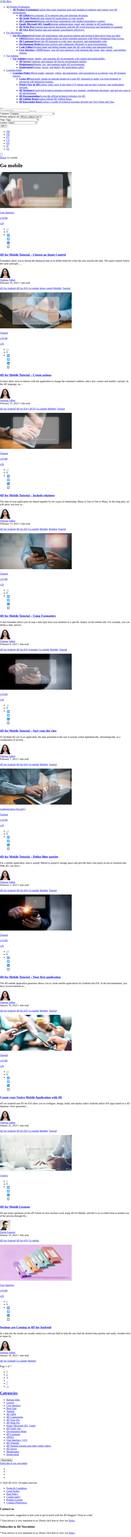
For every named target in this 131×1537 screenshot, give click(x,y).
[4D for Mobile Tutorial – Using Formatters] (36, 568)
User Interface (7, 212)
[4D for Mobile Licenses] (36, 1170)
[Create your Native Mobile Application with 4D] (36, 1049)
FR (8, 134)
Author (3, 122)
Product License (14, 1499)
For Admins (12, 55)
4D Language (13, 1434)
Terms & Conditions (16, 1488)
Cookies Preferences (16, 1502)
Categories (9, 1393)
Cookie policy (13, 1497)
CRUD (32, 408)
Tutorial (66, 288)
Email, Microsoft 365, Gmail (20, 1425)
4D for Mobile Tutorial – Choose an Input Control (33, 254)
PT (7, 137)
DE (8, 131)
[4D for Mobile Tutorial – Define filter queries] (36, 803)
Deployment (12, 1454)
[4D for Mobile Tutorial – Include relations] (36, 448)
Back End (11, 1408)
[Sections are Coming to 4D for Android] (36, 1279)
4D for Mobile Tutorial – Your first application (30, 977)
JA (7, 149)
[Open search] (1, 108)
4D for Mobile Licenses (15, 1206)
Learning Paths (14, 70)
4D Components (14, 1417)
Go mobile (33, 288)
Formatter (33, 649)
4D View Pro (13, 1420)
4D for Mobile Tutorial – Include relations (27, 495)
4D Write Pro (13, 1422)
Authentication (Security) (12, 809)
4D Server (11, 1448)
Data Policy (12, 1494)
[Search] (34, 111)
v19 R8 (4, 218)
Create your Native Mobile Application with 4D (31, 1097)
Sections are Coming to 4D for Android (25, 1327)
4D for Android (8, 288)
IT (7, 146)
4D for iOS (22, 288)
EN (3, 126)
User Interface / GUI (16, 1440)
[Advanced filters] (31, 111)
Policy (72, 1520)
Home (3, 157)
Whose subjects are (9, 116)
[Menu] (1, 154)
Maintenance (12, 1451)
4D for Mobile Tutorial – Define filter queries (29, 856)
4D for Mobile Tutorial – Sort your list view (28, 730)
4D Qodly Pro (13, 1428)
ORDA (10, 1437)
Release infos (13, 1399)
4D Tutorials (12, 1443)
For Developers (14, 32)
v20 (2, 223)
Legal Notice (12, 1491)
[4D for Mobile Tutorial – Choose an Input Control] (36, 207)
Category (4, 113)
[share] (7, 249)
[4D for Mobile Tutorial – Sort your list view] (36, 688)
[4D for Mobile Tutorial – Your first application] (36, 929)
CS (8, 140)
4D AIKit (11, 1414)
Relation (53, 529)
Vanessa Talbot (7, 280)
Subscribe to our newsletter (13, 1463)
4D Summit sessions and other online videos (28, 1446)
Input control (46, 288)
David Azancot (7, 1232)
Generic (4, 1175)
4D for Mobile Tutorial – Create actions (25, 375)
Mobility (57, 288)
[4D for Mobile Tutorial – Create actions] (36, 327)
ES (7, 143)
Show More (6, 1460)
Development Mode (16, 1431)
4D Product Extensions (18, 6)
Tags (2, 119)
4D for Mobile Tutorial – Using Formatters (28, 616)
